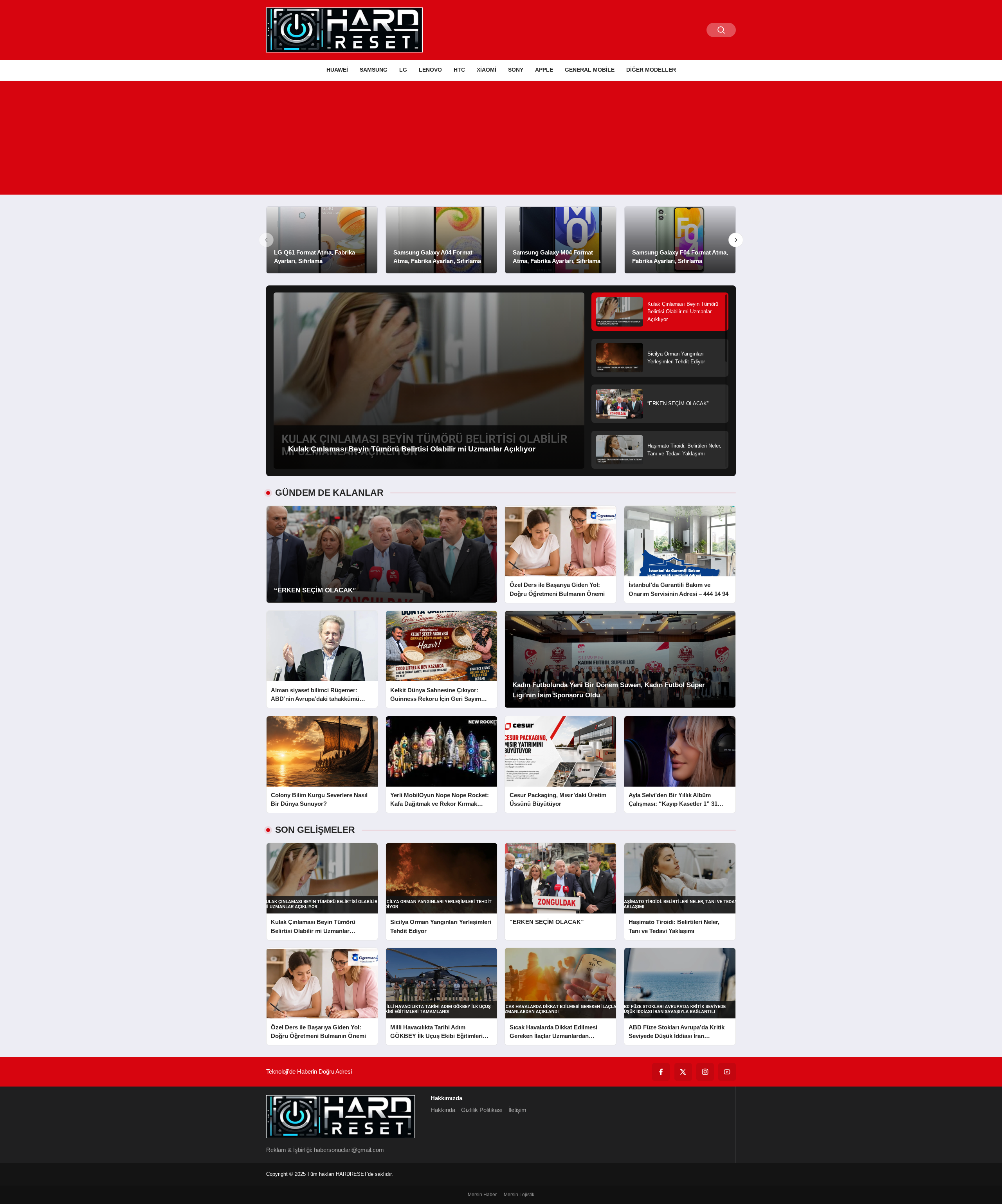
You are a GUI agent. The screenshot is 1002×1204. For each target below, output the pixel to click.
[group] (322, 240)
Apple (544, 70)
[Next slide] (735, 240)
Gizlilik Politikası (482, 1110)
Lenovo (430, 70)
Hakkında (443, 1110)
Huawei (337, 70)
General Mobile (590, 70)
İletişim (517, 1110)
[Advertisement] (501, 140)
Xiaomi (486, 70)
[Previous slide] (266, 240)
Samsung (373, 70)
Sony (515, 70)
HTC (459, 70)
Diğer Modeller (651, 70)
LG (403, 70)
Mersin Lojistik (519, 1194)
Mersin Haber (482, 1194)
